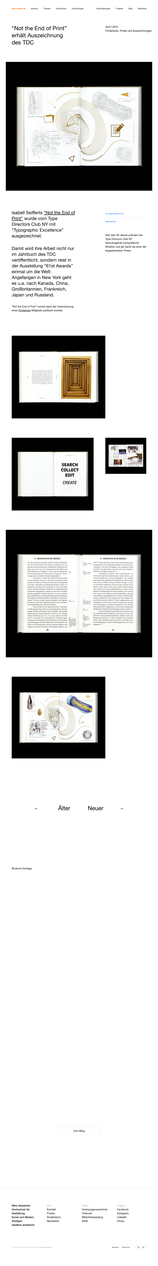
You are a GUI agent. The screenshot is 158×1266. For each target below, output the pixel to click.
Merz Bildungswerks (45, 1247)
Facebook (123, 1209)
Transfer (47, 9)
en (143, 1247)
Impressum (115, 1247)
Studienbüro (54, 1217)
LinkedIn (122, 1217)
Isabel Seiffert (110, 222)
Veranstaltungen (103, 9)
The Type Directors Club (114, 214)
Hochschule (61, 9)
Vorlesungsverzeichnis (94, 1209)
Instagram (123, 1213)
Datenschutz (126, 1247)
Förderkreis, (112, 31)
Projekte (119, 9)
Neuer (95, 808)
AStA (85, 1221)
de (138, 1247)
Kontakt (51, 1209)
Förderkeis (24, 310)
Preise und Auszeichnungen (136, 31)
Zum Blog (79, 1131)
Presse (51, 1213)
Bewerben (142, 9)
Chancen (87, 1213)
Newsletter (53, 1221)
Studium (34, 9)
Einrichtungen (78, 9)
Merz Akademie (19, 9)
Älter (64, 808)
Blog (130, 9)
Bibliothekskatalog (92, 1217)
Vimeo (120, 1221)
